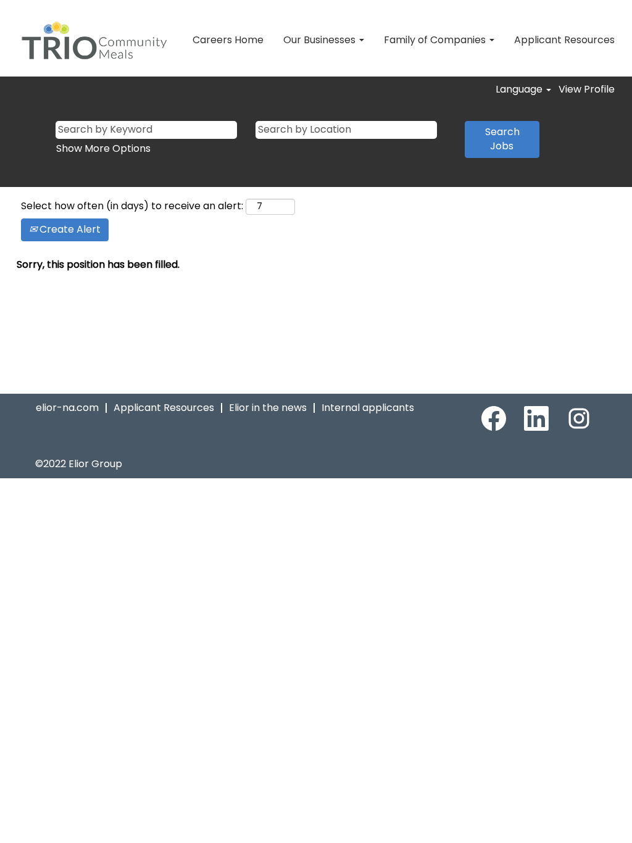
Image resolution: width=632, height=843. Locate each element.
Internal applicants (368, 408)
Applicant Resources (564, 40)
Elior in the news (268, 408)
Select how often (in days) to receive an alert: (132, 206)
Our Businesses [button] (320, 40)
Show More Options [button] (103, 148)
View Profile (587, 89)
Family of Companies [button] (436, 40)
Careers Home (228, 40)
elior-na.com (67, 408)
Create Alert (69, 229)
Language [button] (520, 89)
